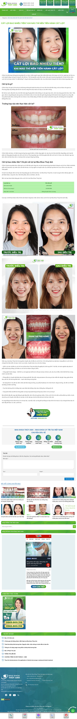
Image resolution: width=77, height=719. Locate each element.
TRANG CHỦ (5, 10)
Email (41, 471)
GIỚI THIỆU (13, 10)
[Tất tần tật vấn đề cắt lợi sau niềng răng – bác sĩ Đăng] (38, 492)
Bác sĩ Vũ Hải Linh (9, 638)
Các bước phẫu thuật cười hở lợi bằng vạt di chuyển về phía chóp (12, 500)
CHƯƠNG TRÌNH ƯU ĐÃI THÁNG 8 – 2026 (16, 657)
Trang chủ (4, 17)
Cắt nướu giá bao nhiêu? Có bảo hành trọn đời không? (38, 517)
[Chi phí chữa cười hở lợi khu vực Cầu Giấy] (13, 509)
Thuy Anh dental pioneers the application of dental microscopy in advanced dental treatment (29, 660)
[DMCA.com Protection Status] (5, 699)
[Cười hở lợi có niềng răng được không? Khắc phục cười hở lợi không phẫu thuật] (64, 492)
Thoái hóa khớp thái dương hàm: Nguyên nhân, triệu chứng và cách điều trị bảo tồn (27, 644)
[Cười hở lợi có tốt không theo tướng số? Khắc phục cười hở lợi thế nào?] (64, 509)
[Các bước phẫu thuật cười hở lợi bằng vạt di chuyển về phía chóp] (13, 492)
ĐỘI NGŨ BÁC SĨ (31, 10)
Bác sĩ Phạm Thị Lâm (10, 650)
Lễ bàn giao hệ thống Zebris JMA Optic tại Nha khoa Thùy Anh (21, 641)
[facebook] (6, 694)
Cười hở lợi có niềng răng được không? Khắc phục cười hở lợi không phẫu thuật (63, 500)
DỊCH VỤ (21, 10)
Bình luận (5, 458)
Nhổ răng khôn (72, 8)
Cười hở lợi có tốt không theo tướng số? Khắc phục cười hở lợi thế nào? (63, 517)
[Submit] (74, 526)
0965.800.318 (28, 5)
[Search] (68, 12)
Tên (4, 471)
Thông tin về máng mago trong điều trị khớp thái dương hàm (21, 647)
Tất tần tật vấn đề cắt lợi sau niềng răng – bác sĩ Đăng (37, 500)
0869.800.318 (28, 3)
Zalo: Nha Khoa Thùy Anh (33, 684)
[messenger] (10, 694)
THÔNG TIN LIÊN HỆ (10, 653)
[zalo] (18, 694)
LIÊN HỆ (34, 14)
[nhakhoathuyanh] (9, 4)
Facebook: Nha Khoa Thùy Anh (33, 680)
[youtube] (14, 694)
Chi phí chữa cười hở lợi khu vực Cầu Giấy (12, 516)
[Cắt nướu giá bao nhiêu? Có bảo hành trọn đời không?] (38, 509)
